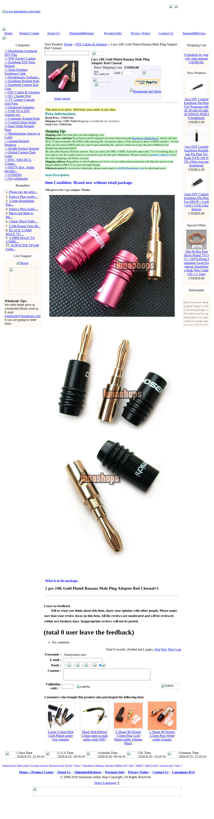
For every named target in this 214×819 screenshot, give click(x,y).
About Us (53, 33)
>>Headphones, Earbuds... (22, 77)
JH (125, 765)
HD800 (139, 765)
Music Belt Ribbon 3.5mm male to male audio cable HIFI (94, 735)
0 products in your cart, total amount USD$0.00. (196, 58)
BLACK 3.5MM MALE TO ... (19, 232)
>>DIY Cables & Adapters (22, 92)
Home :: (25, 772)
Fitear (77, 765)
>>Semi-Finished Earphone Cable (16, 71)
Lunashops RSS (183, 772)
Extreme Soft (166, 765)
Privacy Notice (140, 33)
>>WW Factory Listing (20, 58)
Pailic (177, 765)
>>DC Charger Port (18, 96)
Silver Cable (23, 765)
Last (178, 649)
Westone (100, 765)
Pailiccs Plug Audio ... (23, 196)
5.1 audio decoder (39, 765)
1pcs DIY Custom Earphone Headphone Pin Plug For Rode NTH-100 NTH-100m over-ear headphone (196, 156)
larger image (62, 98)
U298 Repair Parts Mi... (25, 226)
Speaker (110, 765)
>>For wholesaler (16, 178)
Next (171, 649)
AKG (131, 765)
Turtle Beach (88, 765)
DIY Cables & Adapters (91, 44)
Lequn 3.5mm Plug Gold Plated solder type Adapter (60, 735)
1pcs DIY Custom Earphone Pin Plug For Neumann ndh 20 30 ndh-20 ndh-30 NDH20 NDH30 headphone (196, 108)
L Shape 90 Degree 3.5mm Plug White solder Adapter (162, 735)
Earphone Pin (9, 765)
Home (8, 33)
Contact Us (166, 33)
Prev (164, 649)
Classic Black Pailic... (23, 221)
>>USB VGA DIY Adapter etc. (17, 113)
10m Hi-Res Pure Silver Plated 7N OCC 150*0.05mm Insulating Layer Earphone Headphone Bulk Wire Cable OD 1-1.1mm (196, 263)
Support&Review (194, 33)
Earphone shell (57, 765)
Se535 (69, 765)
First (157, 649)
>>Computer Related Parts (22, 118)
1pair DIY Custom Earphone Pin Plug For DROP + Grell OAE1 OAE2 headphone (196, 201)
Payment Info (113, 33)
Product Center (29, 33)
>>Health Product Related (22, 148)
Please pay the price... (23, 192)
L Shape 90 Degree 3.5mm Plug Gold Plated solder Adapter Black (128, 737)
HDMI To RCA (151, 765)
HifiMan (119, 765)
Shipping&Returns (81, 33)
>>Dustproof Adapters (19, 107)
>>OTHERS (13, 175)
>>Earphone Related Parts (22, 81)
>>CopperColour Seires (20, 122)
